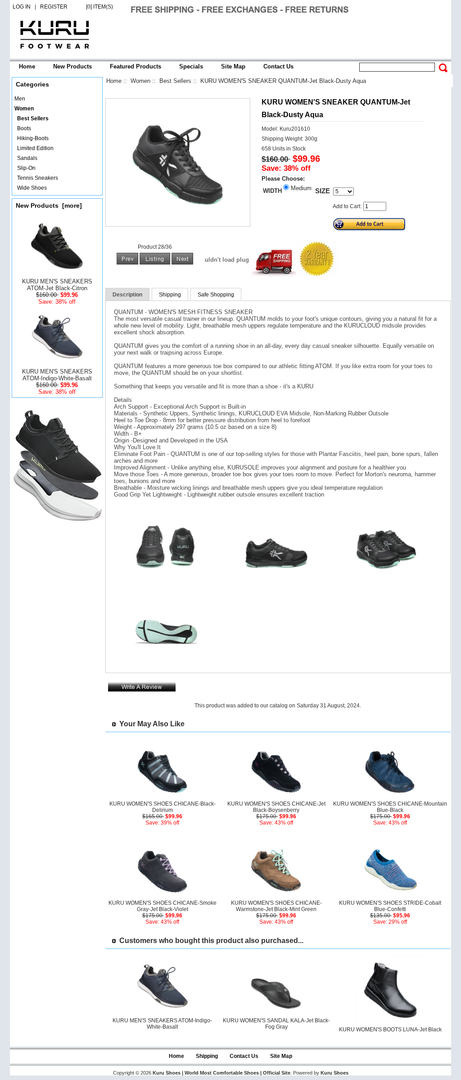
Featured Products (135, 66)
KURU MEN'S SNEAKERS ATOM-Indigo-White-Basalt (57, 375)
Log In (22, 7)
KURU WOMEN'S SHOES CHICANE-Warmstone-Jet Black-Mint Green (276, 906)
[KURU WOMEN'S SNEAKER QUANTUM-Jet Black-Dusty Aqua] (177, 220)
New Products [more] (49, 205)
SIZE (322, 191)
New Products (72, 66)
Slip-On (25, 168)
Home (27, 66)
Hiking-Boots (31, 138)
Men (19, 99)
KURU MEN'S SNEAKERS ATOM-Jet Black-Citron (57, 285)
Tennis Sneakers (36, 178)
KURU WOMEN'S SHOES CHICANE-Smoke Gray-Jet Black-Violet (162, 906)
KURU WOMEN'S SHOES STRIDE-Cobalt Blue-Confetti (390, 906)
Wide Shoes (30, 188)
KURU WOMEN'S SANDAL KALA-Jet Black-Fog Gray (276, 1023)
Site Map (233, 66)
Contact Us (278, 66)
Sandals (25, 158)
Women (140, 80)
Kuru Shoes (334, 1072)
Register (54, 7)
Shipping (170, 295)
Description (127, 295)
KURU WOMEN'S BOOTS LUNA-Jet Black (390, 1029)
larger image (165, 579)
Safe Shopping (216, 295)
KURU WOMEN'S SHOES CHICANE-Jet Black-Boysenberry (276, 807)
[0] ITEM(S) (99, 7)
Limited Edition (34, 148)
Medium (301, 188)
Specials (191, 66)
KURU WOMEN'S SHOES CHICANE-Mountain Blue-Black (390, 807)
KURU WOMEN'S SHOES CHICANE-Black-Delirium (162, 807)
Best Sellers (175, 80)
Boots (22, 128)
